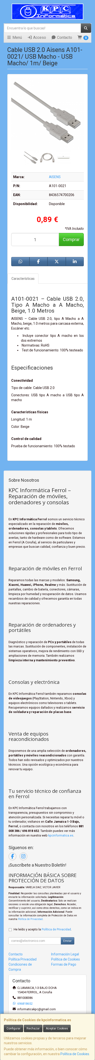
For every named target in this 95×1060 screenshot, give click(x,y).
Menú (16, 37)
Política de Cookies (74, 1054)
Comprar (71, 239)
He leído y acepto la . (43, 929)
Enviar (67, 941)
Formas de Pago (63, 964)
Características (23, 279)
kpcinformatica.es (60, 835)
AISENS (55, 177)
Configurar (13, 1028)
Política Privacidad (23, 959)
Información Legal (65, 954)
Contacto (64, 37)
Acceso (39, 37)
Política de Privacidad (30, 919)
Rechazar (33, 1028)
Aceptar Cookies (57, 1028)
